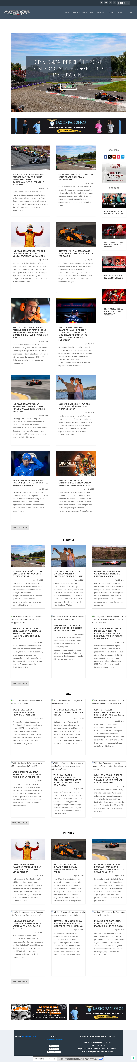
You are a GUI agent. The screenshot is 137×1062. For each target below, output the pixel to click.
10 (76, 107)
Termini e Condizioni (54, 1052)
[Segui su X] (110, 157)
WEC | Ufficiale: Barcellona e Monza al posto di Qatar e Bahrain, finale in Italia (109, 713)
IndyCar (100, 13)
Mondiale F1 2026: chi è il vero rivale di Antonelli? (114, 213)
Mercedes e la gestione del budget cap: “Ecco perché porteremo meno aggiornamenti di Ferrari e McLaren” (28, 179)
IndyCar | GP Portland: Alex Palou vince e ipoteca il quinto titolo (108, 923)
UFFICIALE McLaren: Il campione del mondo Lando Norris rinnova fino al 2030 (74, 483)
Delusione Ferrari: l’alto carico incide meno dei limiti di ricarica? (108, 574)
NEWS (67, 13)
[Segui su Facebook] (105, 157)
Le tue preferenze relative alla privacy (78, 1059)
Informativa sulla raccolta (45, 1059)
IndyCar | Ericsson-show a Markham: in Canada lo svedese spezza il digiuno (68, 923)
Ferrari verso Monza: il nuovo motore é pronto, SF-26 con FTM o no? (68, 628)
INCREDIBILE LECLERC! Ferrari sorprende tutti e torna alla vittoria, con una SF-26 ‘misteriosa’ (113, 311)
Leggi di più (68, 86)
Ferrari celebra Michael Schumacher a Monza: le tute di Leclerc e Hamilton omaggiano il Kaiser (27, 633)
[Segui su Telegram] (122, 157)
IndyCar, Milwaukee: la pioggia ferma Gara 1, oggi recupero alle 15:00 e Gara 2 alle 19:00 (29, 408)
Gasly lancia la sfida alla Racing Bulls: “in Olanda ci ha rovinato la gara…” (30, 483)
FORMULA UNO (78, 13)
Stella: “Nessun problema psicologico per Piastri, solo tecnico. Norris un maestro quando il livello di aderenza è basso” (30, 332)
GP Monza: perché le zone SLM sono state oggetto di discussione (68, 68)
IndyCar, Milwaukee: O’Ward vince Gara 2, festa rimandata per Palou (75, 253)
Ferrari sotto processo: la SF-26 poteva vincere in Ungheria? (114, 244)
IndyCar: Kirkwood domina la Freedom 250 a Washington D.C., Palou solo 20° (27, 925)
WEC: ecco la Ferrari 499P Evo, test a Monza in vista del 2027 (68, 712)
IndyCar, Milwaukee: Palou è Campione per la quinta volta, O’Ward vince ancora (29, 253)
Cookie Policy (54, 1049)
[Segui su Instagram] (118, 157)
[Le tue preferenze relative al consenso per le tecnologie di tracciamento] (133, 1058)
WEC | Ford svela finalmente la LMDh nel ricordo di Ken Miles (27, 712)
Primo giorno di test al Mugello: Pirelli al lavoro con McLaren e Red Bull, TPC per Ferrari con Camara (108, 633)
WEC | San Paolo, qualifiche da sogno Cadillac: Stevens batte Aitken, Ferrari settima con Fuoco (67, 780)
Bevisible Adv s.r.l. (29, 1036)
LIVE (130, 13)
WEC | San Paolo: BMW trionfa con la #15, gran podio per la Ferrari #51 (27, 774)
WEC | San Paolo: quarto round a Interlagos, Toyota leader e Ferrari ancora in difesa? (108, 779)
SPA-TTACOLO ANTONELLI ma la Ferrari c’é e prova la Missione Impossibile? (113, 277)
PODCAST (122, 13)
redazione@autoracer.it (54, 1039)
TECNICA (111, 13)
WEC (92, 13)
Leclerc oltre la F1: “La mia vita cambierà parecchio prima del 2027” (74, 406)
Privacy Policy (54, 1046)
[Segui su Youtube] (114, 157)
